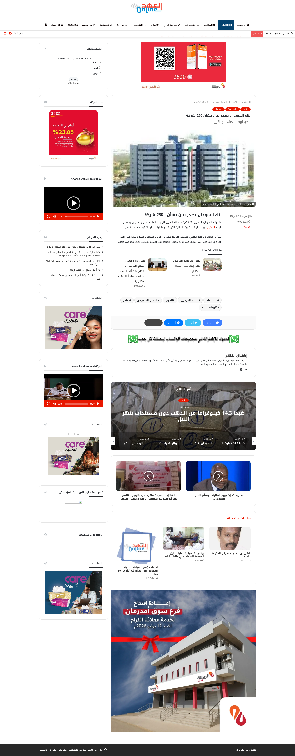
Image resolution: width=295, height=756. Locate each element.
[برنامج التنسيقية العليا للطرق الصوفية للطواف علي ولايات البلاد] (183, 538)
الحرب (169, 300)
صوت (96, 68)
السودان (218, 109)
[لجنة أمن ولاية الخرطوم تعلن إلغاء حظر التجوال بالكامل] (212, 264)
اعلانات (71, 25)
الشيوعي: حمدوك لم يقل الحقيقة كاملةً (231, 555)
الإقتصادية (191, 25)
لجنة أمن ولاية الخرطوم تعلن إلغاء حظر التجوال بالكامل (186, 266)
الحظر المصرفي (147, 300)
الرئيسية (242, 25)
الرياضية (208, 25)
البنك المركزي (190, 300)
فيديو (95, 73)
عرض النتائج (73, 83)
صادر (126, 300)
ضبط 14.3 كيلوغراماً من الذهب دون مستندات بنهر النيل (183, 416)
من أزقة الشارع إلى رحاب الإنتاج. (85, 270)
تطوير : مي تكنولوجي (245, 750)
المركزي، (211, 227)
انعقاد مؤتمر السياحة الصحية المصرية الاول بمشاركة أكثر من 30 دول (138, 570)
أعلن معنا (63, 750)
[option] (183, 416)
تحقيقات (105, 25)
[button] (73, 203)
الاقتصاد (211, 300)
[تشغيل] (98, 216)
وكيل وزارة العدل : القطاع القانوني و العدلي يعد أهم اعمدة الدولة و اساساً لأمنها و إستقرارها (205, 33)
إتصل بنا (53, 750)
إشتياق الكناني (241, 216)
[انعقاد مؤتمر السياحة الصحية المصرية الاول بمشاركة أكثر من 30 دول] (137, 545)
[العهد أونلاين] (147, 8)
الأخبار (225, 25)
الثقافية (138, 25)
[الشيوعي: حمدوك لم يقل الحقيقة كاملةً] (230, 538)
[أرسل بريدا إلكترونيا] (231, 216)
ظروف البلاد (210, 307)
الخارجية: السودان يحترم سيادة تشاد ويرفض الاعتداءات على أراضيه (73, 263)
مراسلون (87, 25)
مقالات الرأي (171, 25)
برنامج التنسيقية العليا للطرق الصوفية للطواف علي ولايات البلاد (184, 555)
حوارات (121, 25)
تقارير (153, 25)
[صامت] (54, 216)
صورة (95, 62)
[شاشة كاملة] (49, 216)
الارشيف (56, 25)
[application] (73, 203)
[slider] (76, 216)
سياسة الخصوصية (77, 750)
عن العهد (92, 750)
